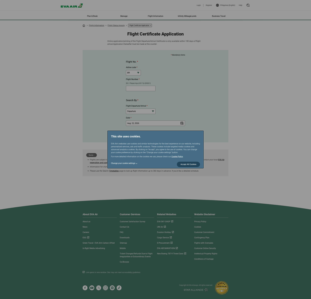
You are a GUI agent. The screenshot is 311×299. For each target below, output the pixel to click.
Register (209, 5)
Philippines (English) (227, 5)
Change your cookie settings (123, 163)
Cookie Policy (177, 156)
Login (199, 5)
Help (240, 5)
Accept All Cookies (188, 164)
